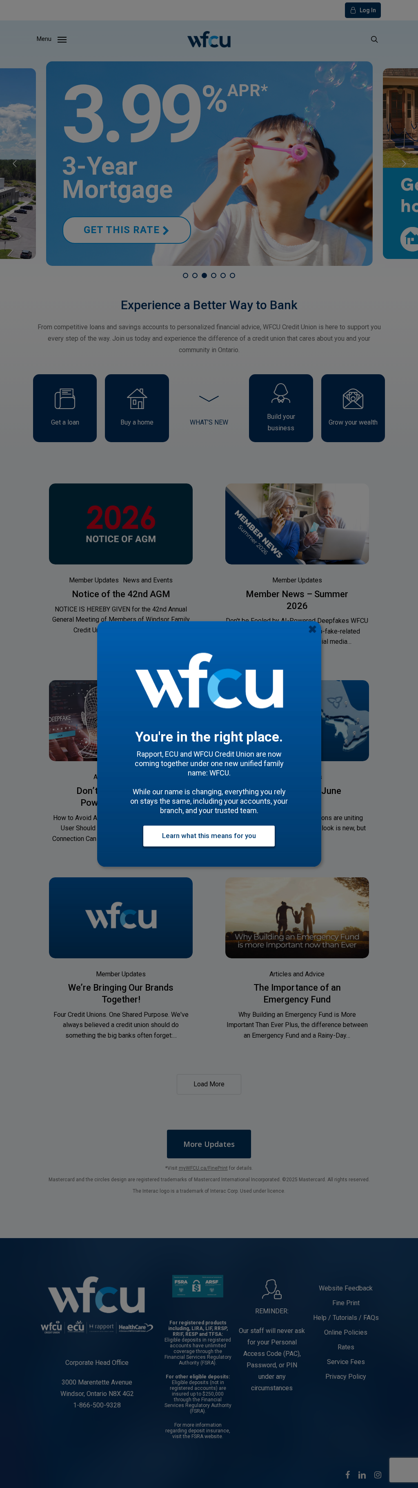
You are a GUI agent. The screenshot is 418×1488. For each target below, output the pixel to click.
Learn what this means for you (209, 836)
